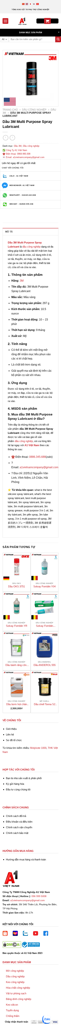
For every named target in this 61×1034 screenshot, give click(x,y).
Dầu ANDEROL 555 (45, 665)
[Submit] (58, 39)
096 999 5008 (39, 896)
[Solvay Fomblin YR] (16, 606)
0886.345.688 (37, 456)
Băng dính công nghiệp (18, 999)
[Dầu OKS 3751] (16, 567)
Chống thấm (12, 1015)
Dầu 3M (18, 146)
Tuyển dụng (12, 1010)
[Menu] (5, 21)
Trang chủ (10, 109)
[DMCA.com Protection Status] (12, 944)
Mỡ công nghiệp (15, 970)
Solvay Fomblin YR (16, 625)
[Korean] (34, 3)
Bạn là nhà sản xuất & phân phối (24, 778)
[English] (27, 3)
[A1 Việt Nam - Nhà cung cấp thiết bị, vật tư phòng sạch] (22, 21)
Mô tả (9, 231)
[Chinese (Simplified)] (23, 3)
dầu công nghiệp (31, 246)
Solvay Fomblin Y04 (44, 586)
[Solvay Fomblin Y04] (44, 567)
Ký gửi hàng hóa (15, 783)
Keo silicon (12, 1004)
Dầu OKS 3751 (16, 586)
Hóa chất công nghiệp (18, 987)
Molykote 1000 (38, 747)
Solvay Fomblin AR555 (44, 626)
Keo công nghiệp (15, 982)
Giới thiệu (11, 728)
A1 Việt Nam (32, 445)
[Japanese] (30, 3)
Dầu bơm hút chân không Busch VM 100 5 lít (16, 704)
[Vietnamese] (37, 3)
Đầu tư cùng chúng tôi (18, 789)
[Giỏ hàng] (47, 21)
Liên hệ (10, 734)
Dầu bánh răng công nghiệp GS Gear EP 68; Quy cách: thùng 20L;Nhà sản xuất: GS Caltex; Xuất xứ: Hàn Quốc (16, 665)
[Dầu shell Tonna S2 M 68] (44, 684)
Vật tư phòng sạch (16, 993)
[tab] (30, 231)
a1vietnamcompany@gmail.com (39, 467)
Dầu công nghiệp (34, 109)
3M (22, 280)
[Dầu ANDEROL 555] (44, 645)
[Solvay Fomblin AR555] (44, 606)
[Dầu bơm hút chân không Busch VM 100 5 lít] (16, 684)
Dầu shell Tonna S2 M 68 (44, 704)
